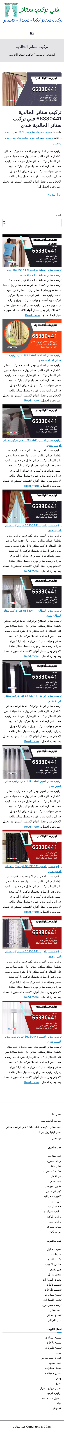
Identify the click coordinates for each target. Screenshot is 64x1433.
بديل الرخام (55, 1320)
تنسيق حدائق (54, 1315)
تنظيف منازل (54, 1249)
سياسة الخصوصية (51, 1120)
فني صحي (56, 1181)
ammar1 (50, 132)
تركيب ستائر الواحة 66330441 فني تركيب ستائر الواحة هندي (33, 698)
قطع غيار (56, 1408)
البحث (59, 215)
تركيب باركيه (54, 1216)
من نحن (57, 1138)
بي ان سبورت (54, 1161)
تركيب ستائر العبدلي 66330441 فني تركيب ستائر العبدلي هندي (32, 442)
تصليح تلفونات (53, 1347)
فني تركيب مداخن (51, 1357)
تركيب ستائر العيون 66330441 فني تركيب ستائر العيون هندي (33, 954)
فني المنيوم (55, 1362)
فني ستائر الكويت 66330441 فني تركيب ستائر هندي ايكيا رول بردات (34, 1129)
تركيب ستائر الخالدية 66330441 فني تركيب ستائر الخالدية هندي (37, 118)
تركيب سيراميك (52, 1211)
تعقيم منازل (55, 1274)
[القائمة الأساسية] (32, 33)
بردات (44, 137)
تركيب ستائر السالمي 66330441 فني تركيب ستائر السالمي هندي (35, 357)
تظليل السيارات (52, 1299)
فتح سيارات (55, 1206)
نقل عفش (56, 1201)
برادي (50, 137)
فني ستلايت (55, 1155)
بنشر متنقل (55, 1166)
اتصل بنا (57, 1114)
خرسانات (56, 1254)
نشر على (31, 132)
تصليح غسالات (53, 1337)
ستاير (7, 137)
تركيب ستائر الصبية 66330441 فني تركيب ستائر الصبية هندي (33, 528)
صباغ (59, 1383)
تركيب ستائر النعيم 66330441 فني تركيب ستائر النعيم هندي (33, 783)
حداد (59, 1352)
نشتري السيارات (52, 1279)
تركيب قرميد (54, 1393)
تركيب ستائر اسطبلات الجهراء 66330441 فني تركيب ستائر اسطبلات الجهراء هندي (34, 272)
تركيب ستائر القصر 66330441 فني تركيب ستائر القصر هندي (33, 869)
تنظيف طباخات (53, 1289)
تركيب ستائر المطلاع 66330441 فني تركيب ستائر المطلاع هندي (32, 613)
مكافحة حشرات (52, 1171)
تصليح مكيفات (53, 1373)
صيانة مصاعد (54, 1226)
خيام (59, 1403)
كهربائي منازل (53, 1191)
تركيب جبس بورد (52, 1305)
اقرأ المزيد (55, 194)
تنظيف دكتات (54, 1284)
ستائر (6, 132)
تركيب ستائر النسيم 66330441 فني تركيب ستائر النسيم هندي (33, 1039)
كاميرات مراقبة (53, 1196)
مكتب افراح (55, 1259)
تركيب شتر (55, 1221)
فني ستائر (56, 1310)
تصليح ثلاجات (54, 1342)
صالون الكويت (53, 1264)
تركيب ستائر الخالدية (31, 137)
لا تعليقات (57, 143)
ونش (59, 1378)
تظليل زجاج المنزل (51, 1388)
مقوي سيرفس (53, 1186)
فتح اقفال (56, 1176)
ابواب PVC (55, 1231)
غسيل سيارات (53, 1367)
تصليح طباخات (53, 1294)
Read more (32, 315)
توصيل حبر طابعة (52, 1398)
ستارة (13, 137)
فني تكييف (55, 1269)
